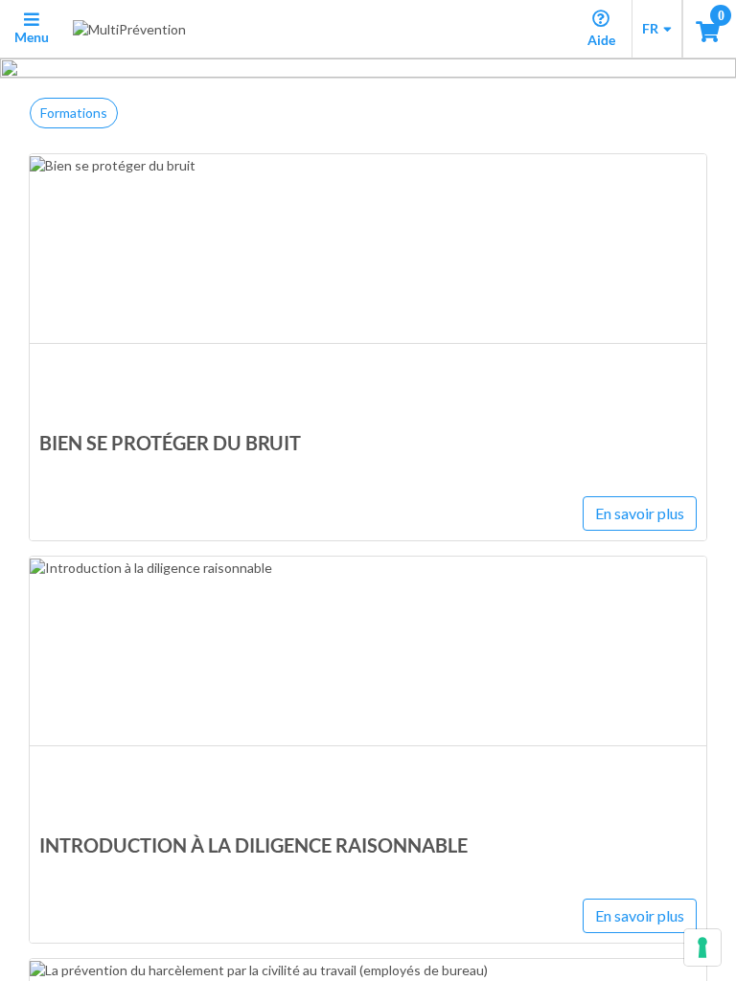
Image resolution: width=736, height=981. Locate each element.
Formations (73, 112)
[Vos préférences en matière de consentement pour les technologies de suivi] (702, 947)
